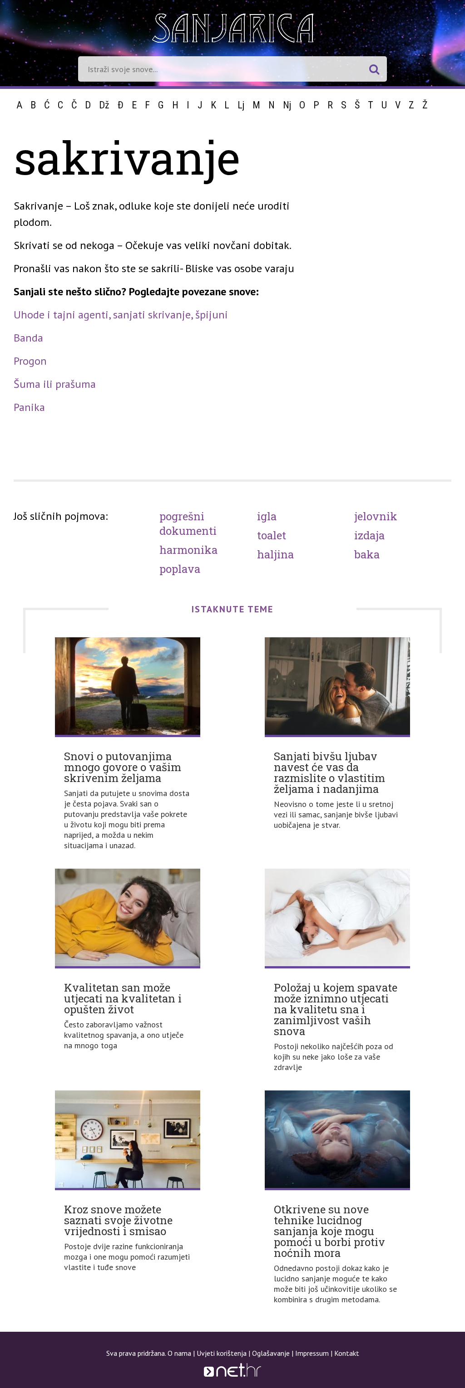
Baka (367, 554)
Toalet (271, 535)
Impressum (312, 1353)
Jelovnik (375, 516)
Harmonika (188, 549)
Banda (28, 338)
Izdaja (369, 535)
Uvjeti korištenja (222, 1353)
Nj (287, 105)
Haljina (275, 554)
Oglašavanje (271, 1353)
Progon (30, 361)
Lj (240, 105)
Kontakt (346, 1353)
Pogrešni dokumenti (188, 523)
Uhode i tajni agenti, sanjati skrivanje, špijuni (121, 315)
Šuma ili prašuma (55, 384)
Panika (29, 407)
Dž (104, 105)
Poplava (179, 569)
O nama (179, 1353)
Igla (267, 516)
